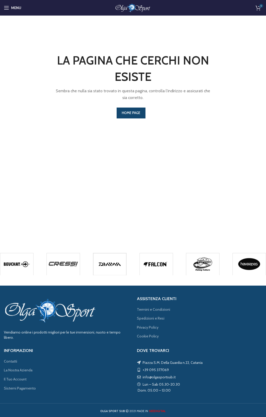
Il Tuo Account (15, 379)
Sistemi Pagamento (20, 388)
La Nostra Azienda (18, 370)
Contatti (10, 361)
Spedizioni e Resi (150, 318)
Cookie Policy (148, 336)
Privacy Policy (147, 327)
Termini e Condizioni (153, 309)
